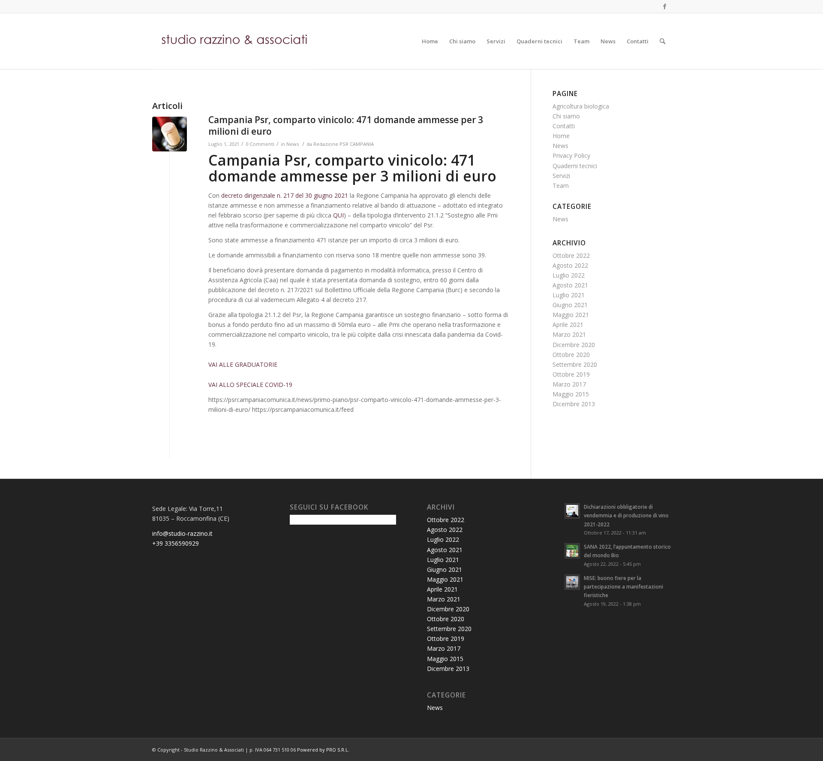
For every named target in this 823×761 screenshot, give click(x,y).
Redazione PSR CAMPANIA (343, 144)
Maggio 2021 (571, 315)
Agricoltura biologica (581, 106)
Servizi (561, 176)
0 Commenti (260, 144)
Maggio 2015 (571, 394)
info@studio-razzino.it (182, 533)
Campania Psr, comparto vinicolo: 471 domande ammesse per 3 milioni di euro (345, 125)
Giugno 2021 (570, 305)
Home (561, 136)
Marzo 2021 (569, 334)
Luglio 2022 (569, 275)
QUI (338, 215)
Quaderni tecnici (575, 166)
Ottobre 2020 (571, 354)
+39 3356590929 (175, 543)
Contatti (564, 126)
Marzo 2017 (569, 384)
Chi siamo (566, 116)
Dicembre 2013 (574, 404)
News (292, 144)
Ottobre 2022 (571, 255)
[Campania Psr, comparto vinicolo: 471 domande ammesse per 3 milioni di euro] (169, 134)
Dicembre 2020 (574, 345)
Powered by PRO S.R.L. (323, 749)
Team (561, 185)
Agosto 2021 (570, 285)
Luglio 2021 (569, 295)
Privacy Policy (571, 155)
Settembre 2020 (575, 364)
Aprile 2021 (568, 324)
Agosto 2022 (570, 265)
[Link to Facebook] (664, 6)
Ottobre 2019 (571, 374)
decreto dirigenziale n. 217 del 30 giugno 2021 (284, 195)
